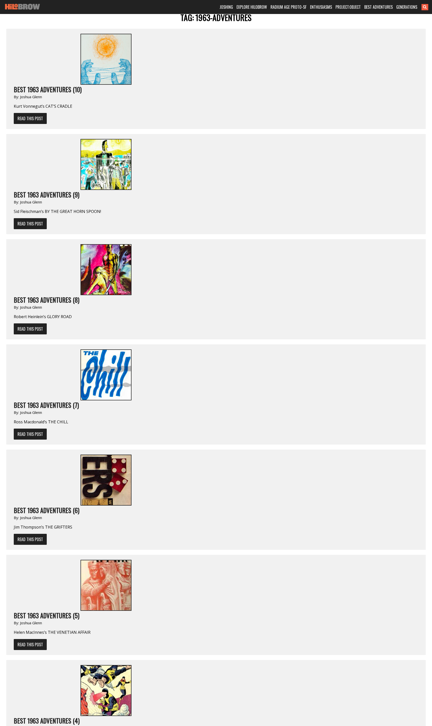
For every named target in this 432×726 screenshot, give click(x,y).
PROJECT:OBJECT (348, 7)
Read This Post (30, 118)
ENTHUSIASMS (321, 7)
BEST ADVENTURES (378, 7)
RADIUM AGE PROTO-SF (288, 7)
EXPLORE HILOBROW (251, 7)
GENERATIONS (406, 7)
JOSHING (226, 7)
